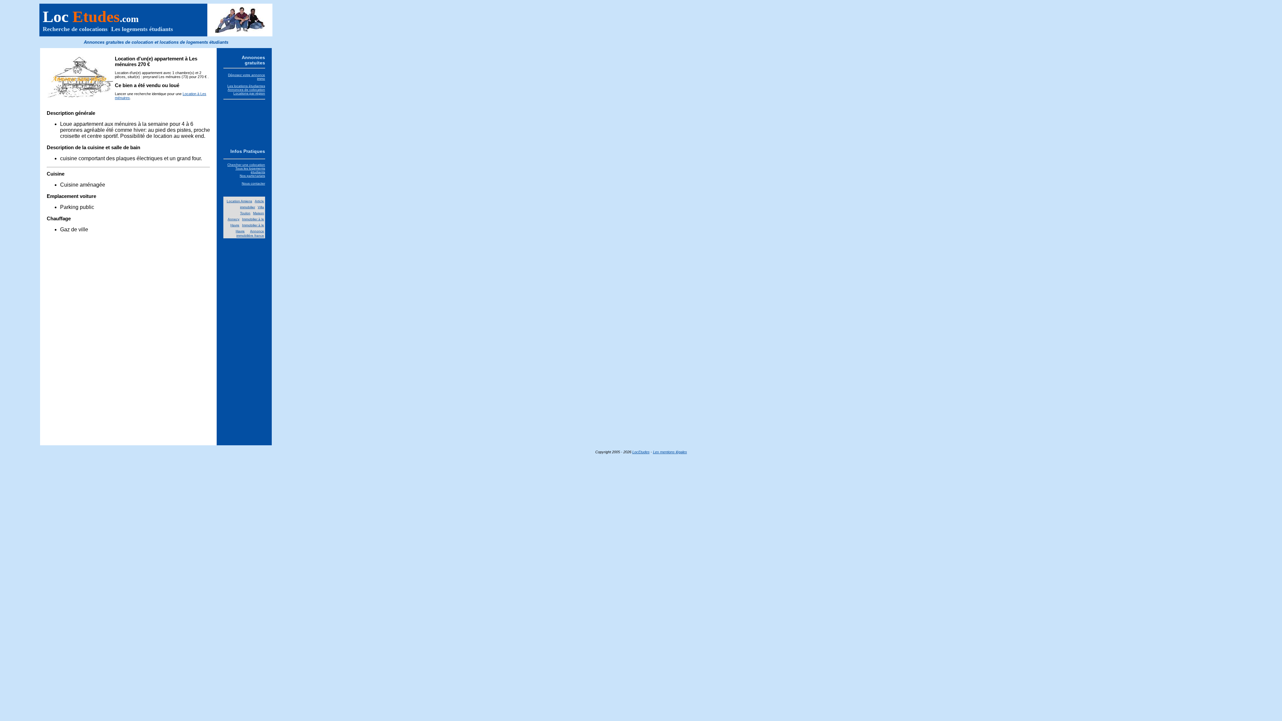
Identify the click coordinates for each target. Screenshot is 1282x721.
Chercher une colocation (246, 165)
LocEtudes (641, 452)
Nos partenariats (252, 176)
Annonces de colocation (246, 89)
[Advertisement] (244, 123)
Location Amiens (239, 201)
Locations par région (249, 93)
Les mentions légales (670, 452)
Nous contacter (253, 183)
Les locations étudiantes (246, 86)
